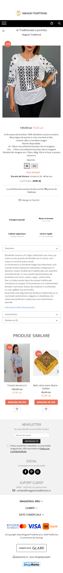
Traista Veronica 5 (17, 385)
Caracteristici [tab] (11, 314)
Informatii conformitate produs (20, 307)
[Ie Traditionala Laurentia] (31, 82)
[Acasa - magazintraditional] (31, 13)
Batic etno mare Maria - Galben (46, 387)
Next (58, 84)
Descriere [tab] (9, 248)
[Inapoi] (2, 31)
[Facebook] (25, 472)
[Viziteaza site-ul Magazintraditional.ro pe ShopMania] (31, 564)
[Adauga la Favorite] (17, 409)
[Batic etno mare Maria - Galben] (46, 363)
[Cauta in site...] (59, 23)
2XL (34, 165)
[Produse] (4, 24)
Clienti (30, 508)
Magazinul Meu (30, 501)
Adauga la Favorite (30, 200)
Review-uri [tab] (11, 320)
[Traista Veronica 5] (17, 363)
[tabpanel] (31, 82)
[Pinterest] (31, 472)
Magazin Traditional (31, 34)
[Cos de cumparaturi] (51, 23)
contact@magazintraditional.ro (33, 490)
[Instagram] (38, 472)
